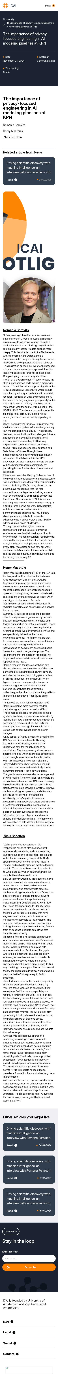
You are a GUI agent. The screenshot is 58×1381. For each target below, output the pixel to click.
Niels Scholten (12, 137)
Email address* (10, 1251)
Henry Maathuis (13, 131)
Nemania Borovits (14, 125)
